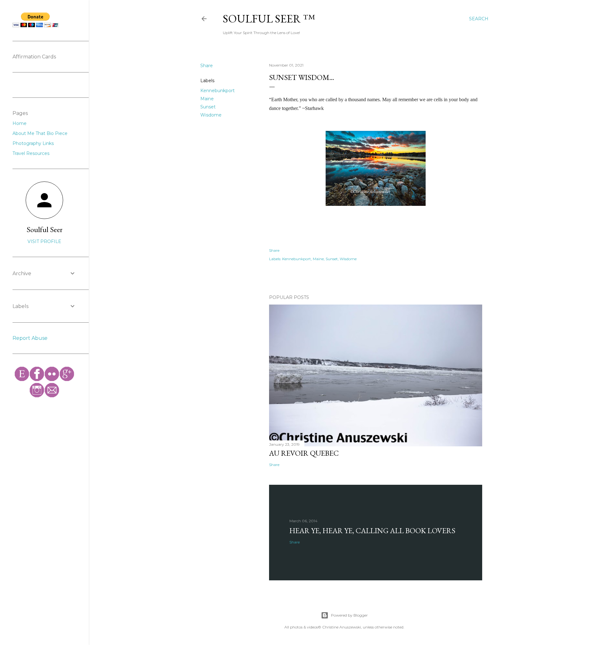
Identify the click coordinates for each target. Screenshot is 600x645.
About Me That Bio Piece (40, 133)
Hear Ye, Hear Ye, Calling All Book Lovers (372, 530)
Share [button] (206, 65)
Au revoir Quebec (304, 453)
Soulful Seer (44, 229)
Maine (207, 99)
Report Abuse (30, 338)
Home (19, 123)
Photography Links (33, 143)
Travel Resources (30, 153)
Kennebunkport (217, 90)
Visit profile (44, 241)
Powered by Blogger (349, 615)
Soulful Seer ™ (269, 18)
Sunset (208, 107)
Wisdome (211, 115)
